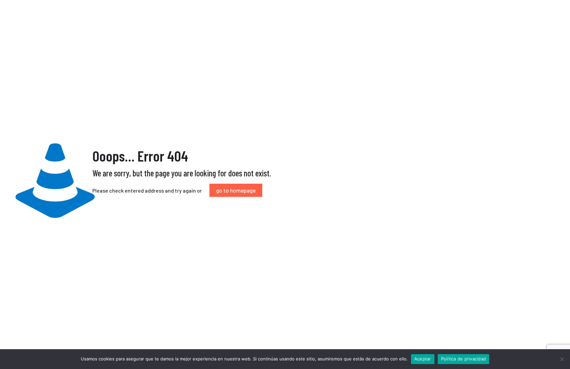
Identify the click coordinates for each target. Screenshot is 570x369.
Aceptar (422, 358)
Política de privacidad (463, 358)
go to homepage (236, 190)
